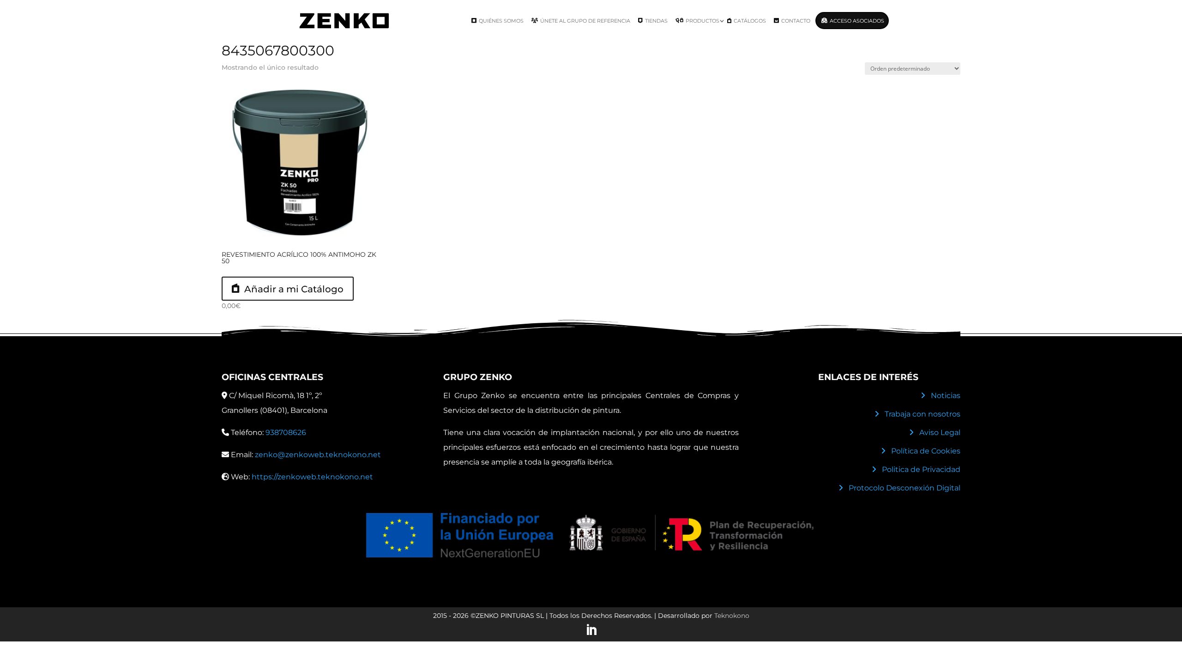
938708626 (285, 432)
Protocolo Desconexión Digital (904, 488)
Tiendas (656, 21)
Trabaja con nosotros (922, 414)
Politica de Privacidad (921, 469)
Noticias (945, 395)
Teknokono (731, 615)
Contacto (795, 21)
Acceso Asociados (857, 21)
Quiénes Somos (501, 21)
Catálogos (750, 21)
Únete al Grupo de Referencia (585, 21)
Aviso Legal (939, 432)
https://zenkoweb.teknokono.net (312, 476)
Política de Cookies (925, 451)
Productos (702, 21)
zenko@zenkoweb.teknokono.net (318, 454)
